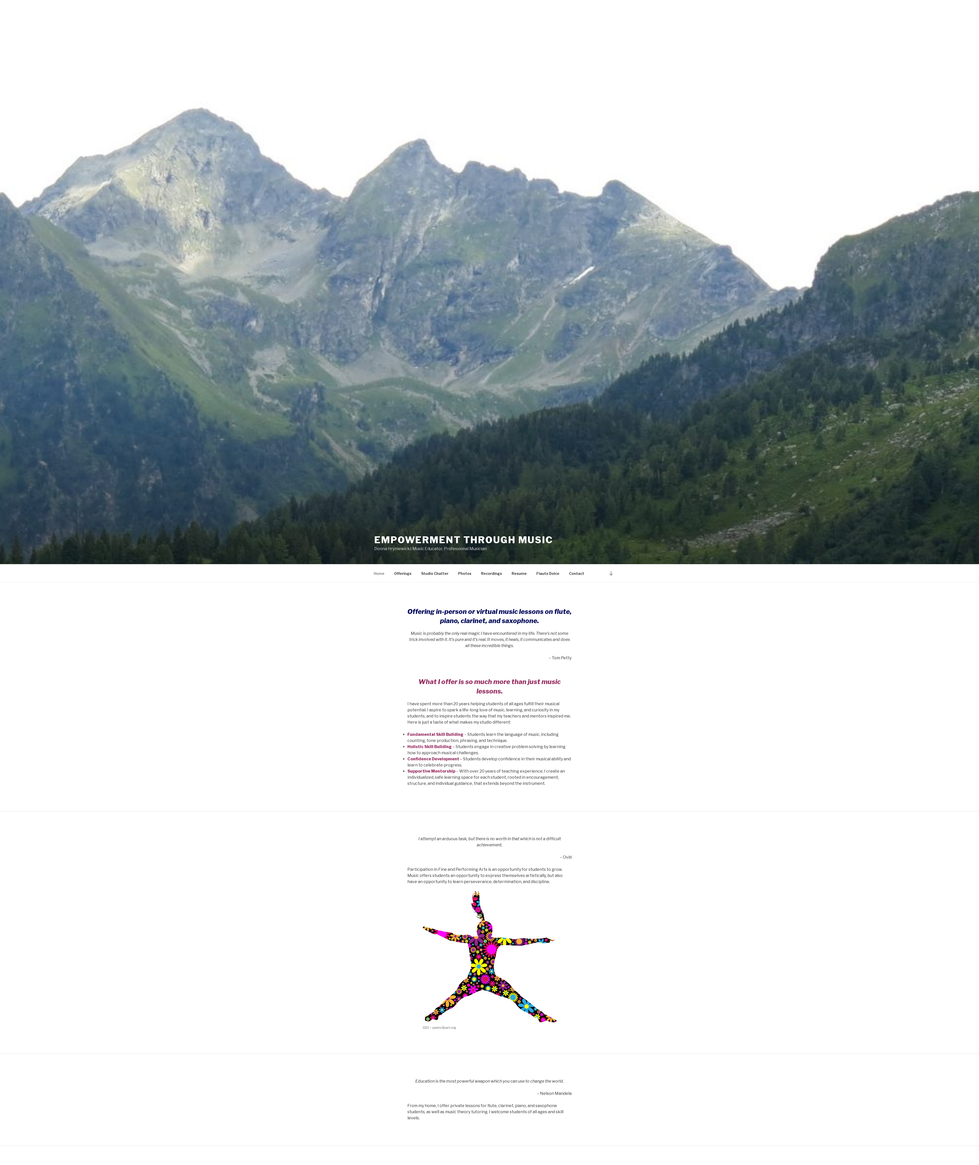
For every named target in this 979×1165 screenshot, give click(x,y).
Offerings (402, 573)
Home (379, 573)
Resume (519, 573)
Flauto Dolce (547, 573)
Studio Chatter (434, 573)
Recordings (491, 573)
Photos (464, 573)
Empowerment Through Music (463, 540)
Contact (576, 573)
